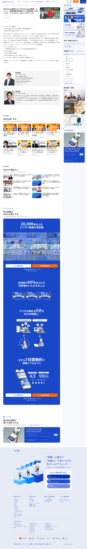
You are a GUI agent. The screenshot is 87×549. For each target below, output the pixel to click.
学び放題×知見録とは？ (80, 51)
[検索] (67, 1)
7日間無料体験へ (76, 2)
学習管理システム (32, 504)
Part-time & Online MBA (19, 511)
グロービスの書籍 (47, 498)
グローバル (67, 65)
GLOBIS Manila (31, 529)
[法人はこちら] (83, 1)
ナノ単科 (52, 486)
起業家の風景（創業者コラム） (70, 83)
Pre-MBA (16, 508)
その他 (21, 5)
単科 (53, 481)
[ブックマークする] (16, 132)
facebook (57, 538)
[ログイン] (70, 1)
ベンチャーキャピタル (63, 498)
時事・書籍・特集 (68, 74)
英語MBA (15, 506)
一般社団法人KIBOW (48, 525)
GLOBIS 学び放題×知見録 (18, 514)
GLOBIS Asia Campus (33, 525)
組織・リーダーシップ (69, 60)
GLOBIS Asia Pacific (32, 523)
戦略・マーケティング (69, 58)
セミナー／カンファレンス (15, 5)
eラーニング (31, 501)
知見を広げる (7, 5)
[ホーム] (3, 5)
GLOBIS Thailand (32, 530)
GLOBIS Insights (47, 501)
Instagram (42, 538)
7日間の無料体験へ (45, 266)
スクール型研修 (31, 500)
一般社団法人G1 (47, 523)
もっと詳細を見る (18, 266)
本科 (54, 476)
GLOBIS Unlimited (17, 516)
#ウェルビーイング (7, 17)
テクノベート (68, 72)
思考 (66, 56)
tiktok (32, 538)
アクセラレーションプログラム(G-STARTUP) (65, 501)
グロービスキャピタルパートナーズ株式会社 (20, 527)
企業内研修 (31, 498)
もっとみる (17, 84)
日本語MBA (16, 500)
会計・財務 (67, 63)
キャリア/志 (68, 76)
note (66, 538)
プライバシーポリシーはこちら (30, 440)
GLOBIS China (31, 526)
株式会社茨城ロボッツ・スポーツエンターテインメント (51, 527)
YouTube (24, 538)
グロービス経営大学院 (69, 69)
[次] (58, 131)
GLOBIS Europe (32, 527)
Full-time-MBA (17, 510)
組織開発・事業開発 (32, 506)
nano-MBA (16, 507)
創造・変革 (67, 67)
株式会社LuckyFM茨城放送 (49, 529)
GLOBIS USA (31, 532)
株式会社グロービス (17, 523)
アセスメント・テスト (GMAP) (34, 503)
